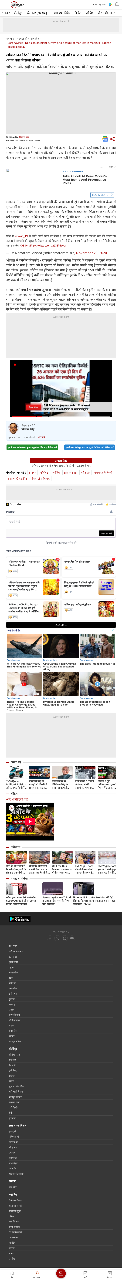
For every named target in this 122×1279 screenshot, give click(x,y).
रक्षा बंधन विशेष (62, 13)
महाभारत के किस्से (103, 472)
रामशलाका (13, 1237)
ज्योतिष (89, 13)
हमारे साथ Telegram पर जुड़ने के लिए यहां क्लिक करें (90, 447)
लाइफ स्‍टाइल (70, 472)
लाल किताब (14, 1221)
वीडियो (14, 794)
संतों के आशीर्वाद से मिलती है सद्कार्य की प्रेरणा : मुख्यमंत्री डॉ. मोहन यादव (16, 869)
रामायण (12, 1152)
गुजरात (12, 999)
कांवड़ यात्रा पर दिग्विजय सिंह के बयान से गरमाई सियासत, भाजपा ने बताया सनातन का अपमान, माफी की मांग (61, 784)
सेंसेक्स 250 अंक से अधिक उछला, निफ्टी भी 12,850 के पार (61, 465)
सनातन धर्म (13, 1142)
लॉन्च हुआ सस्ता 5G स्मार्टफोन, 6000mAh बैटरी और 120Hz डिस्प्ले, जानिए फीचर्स (21, 901)
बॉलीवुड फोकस (15, 1097)
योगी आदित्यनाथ (16, 951)
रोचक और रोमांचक (41, 479)
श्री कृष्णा (13, 1147)
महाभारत (13, 1157)
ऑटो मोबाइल (14, 1020)
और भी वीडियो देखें (17, 799)
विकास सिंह (24, 137)
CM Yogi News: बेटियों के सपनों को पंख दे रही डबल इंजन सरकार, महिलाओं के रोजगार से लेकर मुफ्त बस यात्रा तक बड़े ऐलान (85, 869)
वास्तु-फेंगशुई (14, 1226)
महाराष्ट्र (12, 1004)
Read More (34, 407)
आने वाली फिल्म (16, 1091)
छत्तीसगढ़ (13, 993)
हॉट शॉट (12, 1059)
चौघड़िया (12, 1242)
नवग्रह (11, 1253)
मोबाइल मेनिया (19, 878)
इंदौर (11, 977)
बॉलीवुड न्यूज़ (14, 1054)
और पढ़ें (41, 437)
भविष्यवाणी (14, 1136)
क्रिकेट (78, 13)
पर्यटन (11, 1081)
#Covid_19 (21, 236)
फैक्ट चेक (13, 1030)
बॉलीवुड (18, 13)
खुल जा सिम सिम (16, 1086)
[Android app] (20, 919)
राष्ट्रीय (11, 967)
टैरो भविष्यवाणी (15, 1232)
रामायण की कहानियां (17, 479)
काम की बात (14, 1014)
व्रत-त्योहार (13, 1163)
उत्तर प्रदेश (13, 956)
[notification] (117, 4)
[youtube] (65, 938)
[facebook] (50, 938)
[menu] (5, 5)
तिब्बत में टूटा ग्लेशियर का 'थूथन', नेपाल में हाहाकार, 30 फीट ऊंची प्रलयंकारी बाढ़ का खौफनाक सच (107, 784)
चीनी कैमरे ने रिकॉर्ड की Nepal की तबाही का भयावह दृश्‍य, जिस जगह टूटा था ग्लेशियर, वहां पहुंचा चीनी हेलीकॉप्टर (84, 784)
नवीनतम (15, 847)
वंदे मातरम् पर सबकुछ (38, 13)
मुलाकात (12, 1118)
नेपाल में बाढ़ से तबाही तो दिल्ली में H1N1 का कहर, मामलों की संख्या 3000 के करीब (38, 784)
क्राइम (11, 1025)
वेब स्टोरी (12, 1065)
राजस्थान (12, 1009)
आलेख (11, 1075)
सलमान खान (14, 1102)
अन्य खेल (13, 1187)
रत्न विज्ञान (13, 1258)
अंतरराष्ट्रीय (13, 972)
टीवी (10, 1112)
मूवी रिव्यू (12, 1070)
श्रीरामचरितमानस (106, 13)
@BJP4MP (26, 245)
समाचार (6, 13)
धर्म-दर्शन (12, 1168)
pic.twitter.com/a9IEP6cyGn (50, 245)
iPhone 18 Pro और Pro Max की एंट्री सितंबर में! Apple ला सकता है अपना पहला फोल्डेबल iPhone (94, 901)
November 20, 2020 (91, 253)
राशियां (11, 1216)
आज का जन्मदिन (16, 1205)
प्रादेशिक (12, 983)
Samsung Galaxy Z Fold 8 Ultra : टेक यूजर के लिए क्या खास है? (56, 901)
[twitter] (57, 938)
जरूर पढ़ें (16, 762)
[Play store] (110, 4)
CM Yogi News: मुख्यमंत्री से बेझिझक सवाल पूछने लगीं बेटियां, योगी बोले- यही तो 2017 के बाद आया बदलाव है (108, 869)
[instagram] (72, 938)
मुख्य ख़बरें (22, 38)
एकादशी (12, 1131)
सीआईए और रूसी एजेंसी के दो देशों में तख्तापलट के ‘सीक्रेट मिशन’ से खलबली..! (39, 869)
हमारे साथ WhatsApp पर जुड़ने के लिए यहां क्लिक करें (32, 447)
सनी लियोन (13, 1107)
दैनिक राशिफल (15, 1200)
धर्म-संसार (85, 472)
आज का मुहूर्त (15, 1210)
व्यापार (11, 1036)
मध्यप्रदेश (34, 38)
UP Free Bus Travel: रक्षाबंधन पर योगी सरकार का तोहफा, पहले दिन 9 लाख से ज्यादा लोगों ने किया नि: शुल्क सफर (62, 869)
